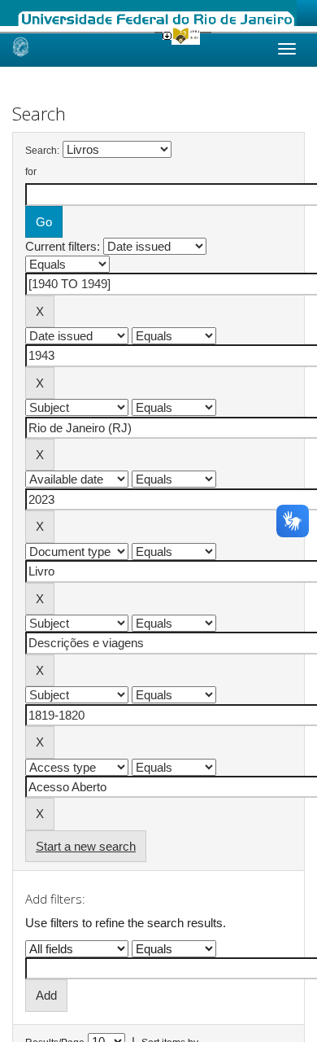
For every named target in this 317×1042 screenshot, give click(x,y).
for (31, 171)
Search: (42, 150)
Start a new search (86, 846)
